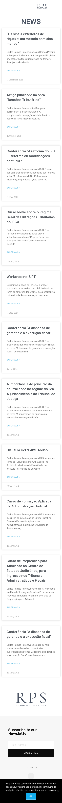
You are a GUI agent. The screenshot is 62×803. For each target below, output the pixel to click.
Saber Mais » (13, 71)
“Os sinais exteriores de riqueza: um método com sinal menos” (30, 39)
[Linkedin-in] (31, 776)
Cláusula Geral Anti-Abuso (27, 450)
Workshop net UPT (21, 277)
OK (31, 796)
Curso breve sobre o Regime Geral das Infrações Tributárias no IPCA (31, 217)
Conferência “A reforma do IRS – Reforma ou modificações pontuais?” (31, 156)
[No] (58, 791)
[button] (20, 6)
